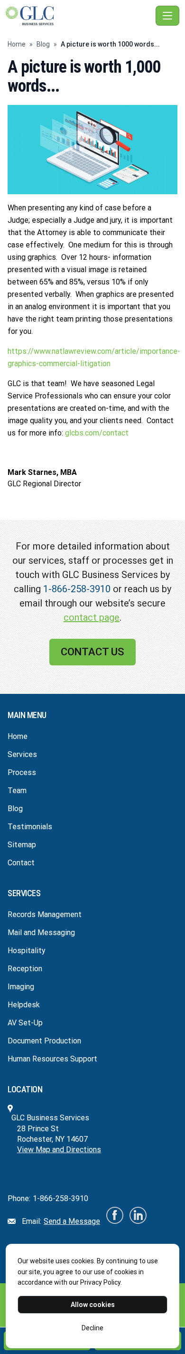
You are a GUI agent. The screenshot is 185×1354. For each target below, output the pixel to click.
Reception (25, 968)
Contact (21, 862)
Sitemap (22, 844)
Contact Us (92, 652)
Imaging (21, 986)
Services (22, 754)
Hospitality (27, 950)
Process (22, 772)
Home (17, 44)
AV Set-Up (25, 1022)
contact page (92, 617)
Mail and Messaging (41, 932)
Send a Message (72, 1221)
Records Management (45, 914)
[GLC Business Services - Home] (79, 15)
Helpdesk (24, 1004)
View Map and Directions (59, 1149)
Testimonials (30, 826)
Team (17, 790)
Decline (92, 1328)
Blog (43, 44)
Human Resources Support (52, 1058)
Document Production (44, 1040)
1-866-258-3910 (77, 589)
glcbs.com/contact (97, 432)
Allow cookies (93, 1304)
